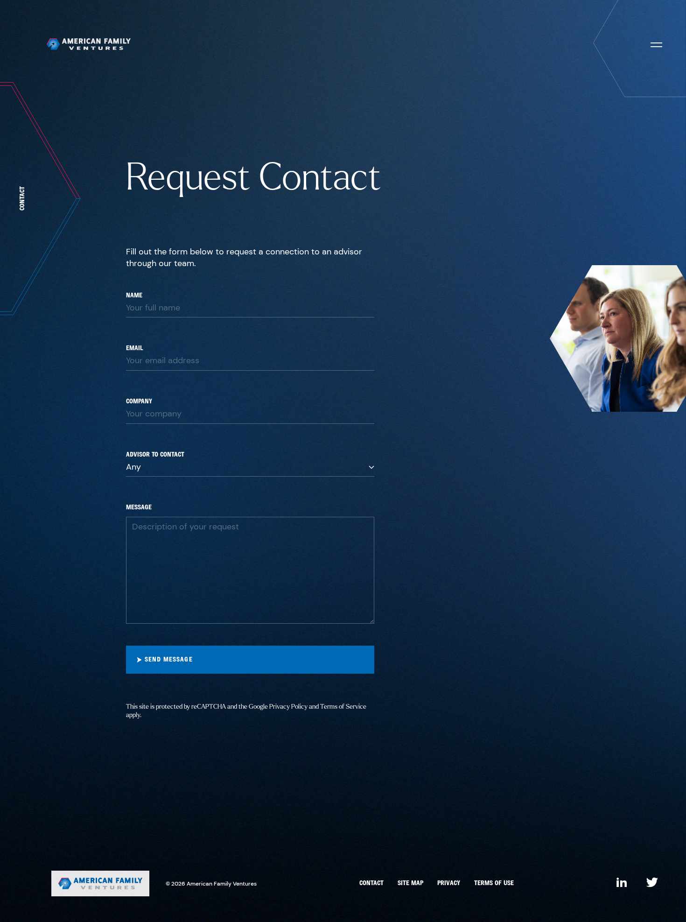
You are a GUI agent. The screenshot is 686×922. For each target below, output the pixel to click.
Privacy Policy (288, 706)
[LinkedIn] (622, 883)
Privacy (448, 883)
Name (134, 296)
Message (139, 508)
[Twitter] (652, 883)
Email (134, 348)
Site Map (410, 883)
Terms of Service (343, 706)
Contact (371, 883)
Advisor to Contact (155, 455)
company (139, 402)
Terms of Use (494, 883)
